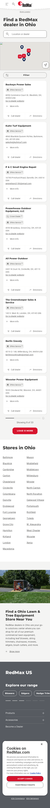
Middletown (33, 469)
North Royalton (34, 494)
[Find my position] (45, 65)
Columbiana (9, 494)
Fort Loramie (9, 512)
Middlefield (32, 463)
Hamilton (7, 530)
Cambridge (8, 469)
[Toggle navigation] (7, 4)
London (7, 542)
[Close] (42, 744)
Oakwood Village (35, 500)
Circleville (8, 488)
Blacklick (7, 463)
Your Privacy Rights (25, 785)
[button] (29, 54)
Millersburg (32, 475)
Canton (6, 475)
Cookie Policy (35, 773)
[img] (15, 90)
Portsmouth (33, 506)
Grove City (8, 524)
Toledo (30, 518)
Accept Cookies (25, 779)
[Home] (25, 4)
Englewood (8, 506)
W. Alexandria (34, 524)
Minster (30, 481)
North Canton (33, 488)
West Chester (33, 530)
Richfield (31, 512)
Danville (7, 500)
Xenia (29, 542)
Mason (30, 457)
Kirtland (7, 536)
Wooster (31, 536)
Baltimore (8, 457)
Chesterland (9, 481)
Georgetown (9, 518)
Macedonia (8, 548)
